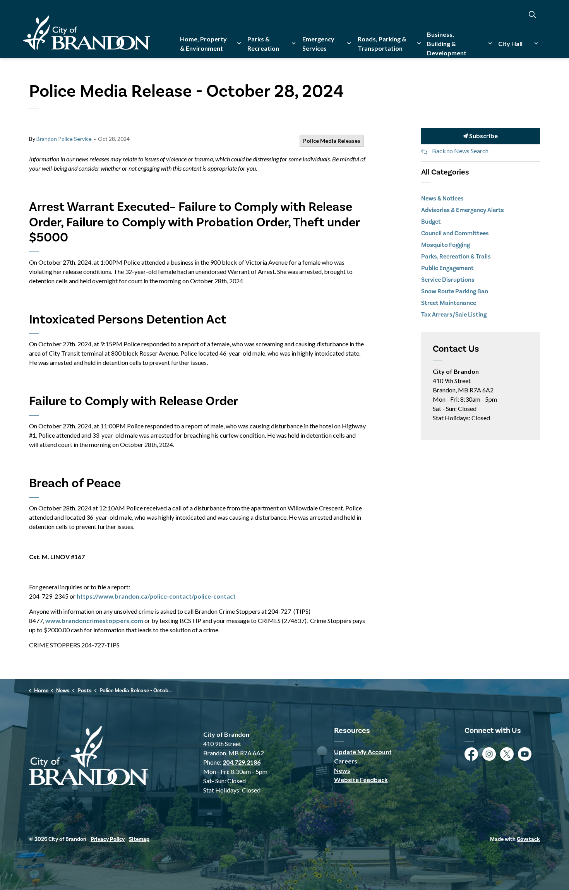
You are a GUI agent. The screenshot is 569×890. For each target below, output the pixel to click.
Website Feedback (361, 779)
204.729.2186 (242, 762)
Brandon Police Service (64, 138)
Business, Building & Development (446, 43)
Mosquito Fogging (445, 245)
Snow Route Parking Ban (454, 291)
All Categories (445, 172)
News (342, 770)
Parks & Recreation (263, 43)
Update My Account (363, 751)
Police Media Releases (331, 140)
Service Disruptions (448, 280)
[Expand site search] (532, 14)
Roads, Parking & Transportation (382, 43)
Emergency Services (318, 43)
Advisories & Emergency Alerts (462, 210)
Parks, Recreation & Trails (456, 256)
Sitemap (139, 839)
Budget (431, 222)
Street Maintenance (448, 303)
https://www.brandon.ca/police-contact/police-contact (156, 596)
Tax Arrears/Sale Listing (454, 314)
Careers (345, 761)
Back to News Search (460, 150)
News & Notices (442, 198)
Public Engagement (447, 268)
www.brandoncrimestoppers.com (94, 620)
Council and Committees (455, 233)
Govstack (528, 839)
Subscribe (483, 135)
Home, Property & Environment (203, 43)
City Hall (510, 43)
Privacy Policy (108, 839)
